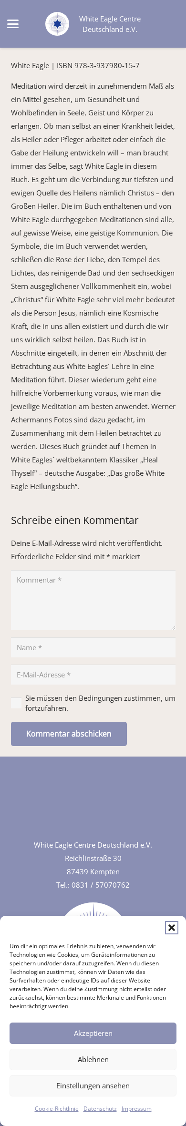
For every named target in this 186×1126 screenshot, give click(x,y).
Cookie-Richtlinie (57, 1109)
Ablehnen (93, 1059)
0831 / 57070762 (101, 885)
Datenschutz (100, 1109)
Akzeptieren (93, 1033)
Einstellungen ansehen (93, 1085)
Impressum (137, 1109)
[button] (171, 927)
